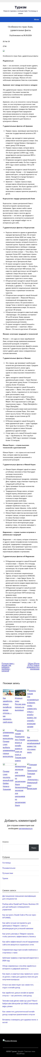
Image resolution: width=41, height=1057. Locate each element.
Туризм (20, 7)
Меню (36, 19)
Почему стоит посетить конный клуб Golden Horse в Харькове (8, 780)
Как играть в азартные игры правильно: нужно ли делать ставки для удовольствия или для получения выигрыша (20, 976)
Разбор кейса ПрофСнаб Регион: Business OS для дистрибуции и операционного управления (20, 907)
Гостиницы (6, 862)
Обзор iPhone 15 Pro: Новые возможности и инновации (33, 666)
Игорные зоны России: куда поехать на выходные (20, 704)
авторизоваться (25, 828)
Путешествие (7, 873)
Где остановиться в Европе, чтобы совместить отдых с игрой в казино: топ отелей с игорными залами (33, 711)
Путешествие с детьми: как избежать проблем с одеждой (8, 667)
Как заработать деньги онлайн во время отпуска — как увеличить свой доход (7, 710)
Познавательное (8, 868)
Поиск (5, 842)
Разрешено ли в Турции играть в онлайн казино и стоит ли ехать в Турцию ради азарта (20, 748)
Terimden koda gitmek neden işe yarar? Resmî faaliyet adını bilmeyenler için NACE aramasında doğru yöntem (20, 1003)
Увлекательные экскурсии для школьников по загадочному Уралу (21, 796)
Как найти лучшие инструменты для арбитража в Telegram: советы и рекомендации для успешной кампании (17, 926)
